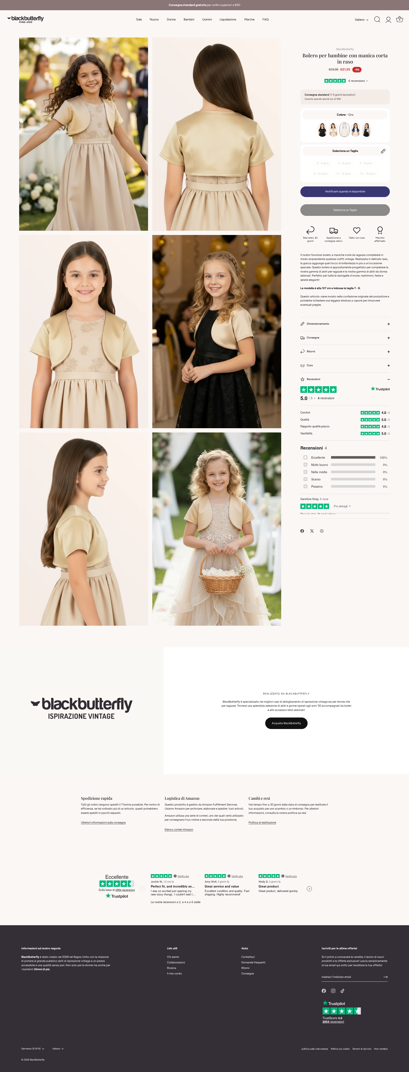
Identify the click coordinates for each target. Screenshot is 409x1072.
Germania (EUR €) (31, 1048)
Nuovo (154, 19)
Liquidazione (228, 19)
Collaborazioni (176, 962)
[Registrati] (385, 977)
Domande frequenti (253, 962)
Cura (309, 365)
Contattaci (248, 956)
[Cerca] (377, 19)
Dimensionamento (317, 323)
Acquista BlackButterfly (286, 723)
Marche (249, 19)
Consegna (312, 337)
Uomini (207, 19)
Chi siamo (173, 956)
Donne (171, 19)
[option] (204, 5)
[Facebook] (324, 990)
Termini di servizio (361, 1049)
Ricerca (171, 968)
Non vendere (381, 1049)
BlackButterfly (345, 49)
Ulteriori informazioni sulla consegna (103, 822)
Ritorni (310, 351)
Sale (139, 19)
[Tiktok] (342, 990)
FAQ (265, 19)
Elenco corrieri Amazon (179, 829)
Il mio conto (174, 973)
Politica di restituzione (262, 822)
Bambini (189, 19)
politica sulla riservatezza (315, 1049)
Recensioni (313, 379)
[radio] (322, 129)
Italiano (359, 20)
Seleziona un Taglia (345, 151)
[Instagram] (333, 990)
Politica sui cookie (340, 1049)
